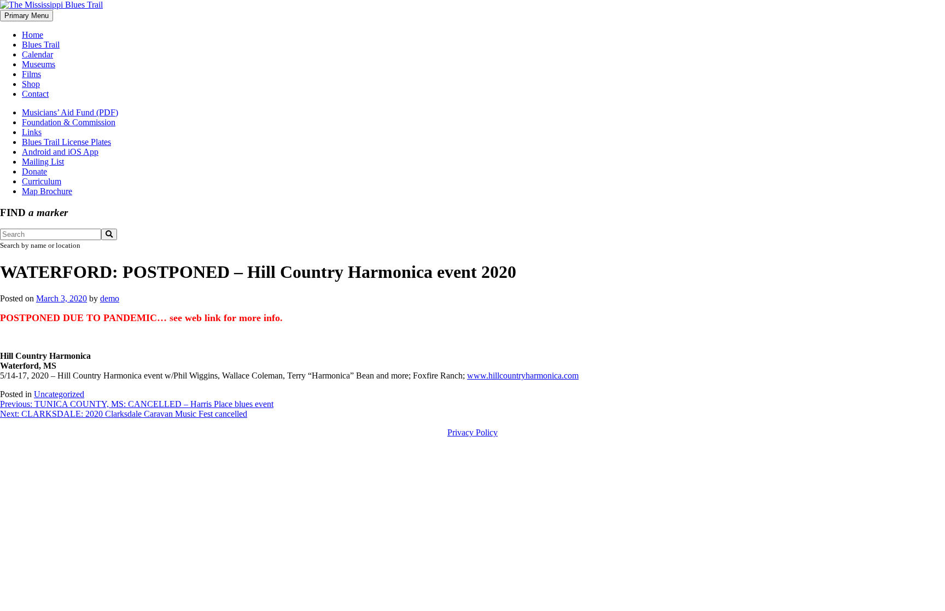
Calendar (37, 54)
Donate (34, 171)
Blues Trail (41, 44)
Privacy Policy (472, 432)
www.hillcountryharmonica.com (523, 375)
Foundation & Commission (68, 122)
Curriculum (41, 181)
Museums (38, 64)
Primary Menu (26, 15)
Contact (35, 93)
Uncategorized (59, 394)
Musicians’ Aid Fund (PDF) (70, 112)
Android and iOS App (60, 151)
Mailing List (43, 161)
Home (32, 34)
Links (32, 132)
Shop (31, 84)
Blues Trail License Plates (66, 142)
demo (109, 298)
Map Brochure (47, 191)
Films (31, 74)
